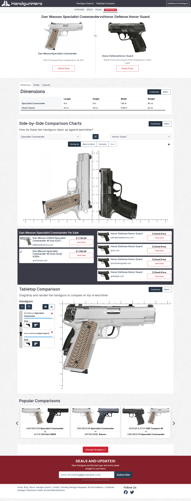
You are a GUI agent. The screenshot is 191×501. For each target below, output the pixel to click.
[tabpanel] (95, 100)
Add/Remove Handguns (178, 3)
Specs (90, 9)
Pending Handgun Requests (74, 487)
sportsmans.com (40, 260)
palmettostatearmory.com (122, 237)
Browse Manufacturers (54, 490)
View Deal (81, 242)
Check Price (63, 68)
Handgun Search (85, 3)
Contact (56, 487)
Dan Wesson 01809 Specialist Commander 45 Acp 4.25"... (49, 239)
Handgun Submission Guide (30, 490)
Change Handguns (94, 449)
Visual (98, 9)
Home (20, 487)
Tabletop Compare (105, 3)
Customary (154, 92)
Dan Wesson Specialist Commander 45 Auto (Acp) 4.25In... (47, 254)
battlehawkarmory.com (43, 245)
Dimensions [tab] (25, 85)
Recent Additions (95, 487)
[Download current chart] (169, 144)
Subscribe (123, 474)
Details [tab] (36, 85)
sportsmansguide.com (121, 263)
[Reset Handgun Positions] (29, 306)
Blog (26, 487)
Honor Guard (28, 108)
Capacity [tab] (46, 85)
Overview (79, 9)
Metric (165, 92)
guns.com (115, 250)
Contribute (109, 487)
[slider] (53, 318)
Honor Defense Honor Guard (126, 233)
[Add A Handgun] (22, 306)
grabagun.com (117, 276)
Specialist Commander (33, 103)
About (32, 487)
